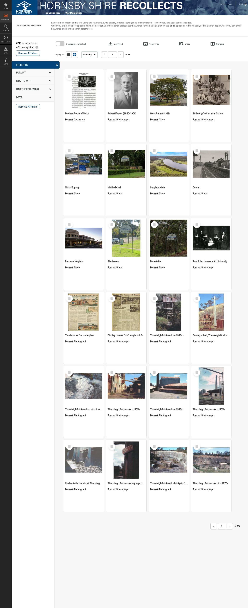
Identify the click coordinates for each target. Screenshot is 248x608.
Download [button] (115, 43)
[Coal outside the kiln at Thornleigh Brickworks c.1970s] (83, 460)
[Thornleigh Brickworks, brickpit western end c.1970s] (83, 386)
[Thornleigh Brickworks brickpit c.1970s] (168, 460)
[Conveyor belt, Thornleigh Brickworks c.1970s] (211, 312)
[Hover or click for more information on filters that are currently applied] (36, 47)
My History (5, 42)
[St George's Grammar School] (211, 90)
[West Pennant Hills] (168, 90)
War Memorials (73, 12)
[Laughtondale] (168, 164)
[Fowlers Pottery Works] (83, 90)
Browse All (5, 19)
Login (6, 53)
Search (6, 31)
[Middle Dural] (126, 164)
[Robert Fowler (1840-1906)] (126, 90)
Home (6, 8)
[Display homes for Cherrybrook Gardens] (126, 312)
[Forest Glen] (168, 238)
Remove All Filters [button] (27, 53)
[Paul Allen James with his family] (211, 238)
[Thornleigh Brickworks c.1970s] (168, 312)
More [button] (6, 64)
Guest (230, 4)
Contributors (53, 12)
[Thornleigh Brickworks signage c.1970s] (126, 460)
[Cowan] (211, 164)
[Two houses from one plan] (83, 312)
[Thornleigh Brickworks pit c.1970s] (211, 460)
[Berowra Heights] (83, 238)
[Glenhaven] (126, 238)
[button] (151, 44)
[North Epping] (83, 164)
